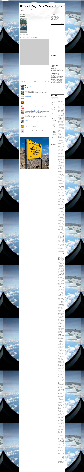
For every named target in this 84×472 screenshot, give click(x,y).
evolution (59, 218)
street (61, 401)
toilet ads (62, 420)
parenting (59, 346)
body (58, 145)
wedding (62, 446)
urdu (58, 435)
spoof (62, 396)
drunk (62, 208)
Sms (62, 391)
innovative (59, 283)
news (62, 338)
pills (62, 353)
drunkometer (59, 210)
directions (59, 199)
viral (61, 440)
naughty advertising (61, 334)
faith (62, 219)
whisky (62, 452)
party (58, 347)
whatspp (59, 452)
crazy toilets (60, 188)
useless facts (60, 437)
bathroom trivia (60, 131)
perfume (60, 350)
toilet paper (62, 425)
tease (62, 413)
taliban (60, 410)
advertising (59, 107)
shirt (58, 386)
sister (63, 389)
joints (63, 293)
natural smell (60, 332)
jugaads (59, 295)
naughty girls (59, 335)
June (53, 126)
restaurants (60, 371)
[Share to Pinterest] (36, 37)
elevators (63, 214)
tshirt (60, 431)
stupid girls (60, 405)
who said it (59, 453)
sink (59, 389)
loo (59, 305)
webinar (59, 446)
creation (59, 189)
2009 (53, 104)
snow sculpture (60, 393)
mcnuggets (59, 311)
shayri (63, 384)
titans (61, 419)
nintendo (59, 340)
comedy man (59, 180)
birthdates (59, 139)
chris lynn (60, 177)
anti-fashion (60, 118)
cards (62, 167)
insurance (59, 287)
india (61, 279)
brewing (62, 152)
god (62, 262)
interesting (62, 287)
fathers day (62, 224)
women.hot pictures (60, 458)
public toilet (61, 365)
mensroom (62, 314)
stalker (60, 398)
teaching (59, 413)
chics (59, 174)
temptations (59, 416)
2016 (53, 113)
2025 (53, 139)
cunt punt (59, 192)
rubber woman (60, 374)
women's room (60, 459)
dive (62, 201)
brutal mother (59, 155)
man (58, 308)
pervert (63, 350)
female (59, 225)
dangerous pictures (61, 195)
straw (58, 401)
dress (62, 205)
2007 (53, 102)
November (54, 135)
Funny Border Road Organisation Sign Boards (28, 136)
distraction (59, 201)
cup (62, 192)
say (62, 377)
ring (63, 371)
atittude (60, 124)
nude (59, 341)
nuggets (62, 341)
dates (60, 196)
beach (61, 132)
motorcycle (62, 328)
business (59, 158)
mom (61, 323)
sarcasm (63, 376)
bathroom (59, 130)
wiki (63, 454)
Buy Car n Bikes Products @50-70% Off (56, 15)
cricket (58, 190)
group (59, 265)
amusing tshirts (60, 114)
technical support (60, 414)
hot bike (59, 273)
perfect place (62, 349)
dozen (62, 204)
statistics (60, 399)
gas (58, 251)
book (62, 149)
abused (59, 102)
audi (59, 125)
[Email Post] (31, 37)
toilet (58, 420)
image (61, 277)
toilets (59, 428)
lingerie (59, 301)
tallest (63, 410)
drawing (59, 205)
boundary (59, 150)
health (60, 269)
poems (62, 356)
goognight (61, 263)
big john (61, 137)
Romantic (59, 373)
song (58, 395)
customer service (60, 193)
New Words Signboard (28, 96)
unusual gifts (61, 434)
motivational (59, 326)
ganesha (62, 250)
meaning (63, 311)
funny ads (59, 237)
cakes (63, 159)
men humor (60, 313)
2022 (53, 119)
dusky (63, 210)
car (58, 161)
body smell (62, 146)
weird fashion (60, 449)
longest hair (62, 304)
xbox (58, 462)
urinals (62, 435)
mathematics (59, 310)
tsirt (62, 431)
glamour (59, 261)
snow (62, 392)
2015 (53, 112)
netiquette (59, 338)
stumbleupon (60, 404)
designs (62, 198)
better (62, 136)
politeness (60, 358)
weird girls (59, 450)
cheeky (59, 173)
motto (59, 329)
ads (60, 105)
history (63, 271)
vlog (59, 442)
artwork (59, 121)
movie (62, 329)
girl (63, 253)
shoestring (61, 386)
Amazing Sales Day (54, 19)
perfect (59, 349)
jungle (62, 295)
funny (60, 236)
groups (62, 265)
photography (60, 352)
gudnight (59, 266)
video (59, 440)
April (53, 124)
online (62, 343)
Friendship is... (27, 120)
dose (61, 202)
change (59, 172)
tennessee (59, 417)
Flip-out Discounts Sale (54, 20)
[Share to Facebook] (35, 37)
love (63, 305)
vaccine (63, 438)
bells (59, 136)
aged (63, 108)
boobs (59, 149)
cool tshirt (59, 184)
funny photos (59, 240)
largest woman (60, 299)
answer (62, 117)
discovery (63, 199)
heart (62, 269)
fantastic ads (60, 221)
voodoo (62, 442)
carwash (63, 169)
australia (62, 125)
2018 (53, 114)
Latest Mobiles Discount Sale (55, 17)
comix (62, 181)
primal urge (62, 362)
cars (61, 168)
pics (63, 352)
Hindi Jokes (59, 271)
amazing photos (60, 109)
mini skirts (62, 317)
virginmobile (59, 441)
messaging (60, 315)
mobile (63, 318)
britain (61, 153)
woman (59, 456)
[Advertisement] (34, 72)
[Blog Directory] (61, 76)
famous (59, 220)
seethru (59, 380)
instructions (59, 286)
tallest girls (60, 411)
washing (61, 443)
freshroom (59, 233)
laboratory (59, 298)
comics (60, 181)
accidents (62, 102)
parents (62, 346)
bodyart (61, 147)
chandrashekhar (60, 171)
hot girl (62, 273)
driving (59, 208)
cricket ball (61, 190)
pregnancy (59, 361)
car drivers (62, 161)
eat (59, 211)
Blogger (51, 469)
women (59, 457)
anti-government (60, 119)
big (58, 137)
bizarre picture (61, 140)
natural (62, 331)
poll (59, 359)
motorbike (59, 328)
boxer (62, 150)
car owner (60, 162)
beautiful (63, 133)
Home (34, 81)
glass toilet (59, 262)
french (61, 232)
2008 (53, 103)
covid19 (59, 186)
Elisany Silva (60, 215)
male (62, 307)
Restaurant (62, 370)
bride (58, 153)
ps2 (58, 365)
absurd (59, 101)
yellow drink (61, 462)
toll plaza (62, 429)
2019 (53, 115)
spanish (59, 396)
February (54, 121)
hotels (63, 274)
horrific (62, 272)
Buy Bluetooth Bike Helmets (55, 18)
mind (59, 317)
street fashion (60, 402)
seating (62, 379)
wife (61, 454)
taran (63, 411)
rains (62, 367)
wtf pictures (60, 461)
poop (62, 359)
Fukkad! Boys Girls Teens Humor (41, 6)
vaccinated (59, 438)
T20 (58, 410)
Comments (53, 98)
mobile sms (59, 320)
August (54, 131)
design (59, 198)
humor (63, 275)
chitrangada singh (61, 176)
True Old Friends (27, 115)
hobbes (60, 272)
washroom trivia (60, 445)
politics (63, 358)
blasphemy (59, 142)
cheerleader (62, 173)
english (59, 216)
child (62, 174)
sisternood (60, 390)
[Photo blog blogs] (54, 77)
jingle (60, 293)
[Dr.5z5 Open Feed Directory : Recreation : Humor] (57, 75)
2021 (53, 118)
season (59, 379)
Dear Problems (54, 129)
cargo (58, 168)
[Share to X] (34, 37)
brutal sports (62, 156)
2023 (53, 137)
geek (60, 251)
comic (63, 180)
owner (62, 344)
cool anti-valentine (61, 183)
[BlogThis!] (33, 37)
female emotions (60, 227)
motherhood (59, 325)
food (62, 229)
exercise (62, 218)
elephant (60, 213)
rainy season (59, 368)
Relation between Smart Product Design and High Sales (33, 110)
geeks (63, 251)
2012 (53, 108)
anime (59, 117)
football (59, 230)
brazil (58, 152)
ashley (59, 122)
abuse (62, 101)
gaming (59, 250)
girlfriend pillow (60, 257)
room (62, 373)
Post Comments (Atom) (27, 83)
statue (63, 399)
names (59, 331)
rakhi (62, 368)
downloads (59, 204)
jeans (58, 293)
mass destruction (60, 309)
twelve (61, 432)
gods (58, 263)
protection (62, 364)
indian (58, 280)
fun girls (59, 235)
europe (62, 217)
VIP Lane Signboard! (28, 86)
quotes (60, 366)
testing (62, 417)
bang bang (62, 127)
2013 (53, 109)
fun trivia (63, 235)
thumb (58, 419)
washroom (59, 444)
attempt (63, 124)
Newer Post (22, 81)
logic (62, 303)
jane (59, 292)
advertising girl (59, 108)
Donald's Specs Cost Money (29, 129)
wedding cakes (60, 447)
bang (59, 127)
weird (59, 448)
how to (60, 275)
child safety (60, 175)
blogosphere (59, 143)
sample (60, 376)
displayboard (59, 200)
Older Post (47, 81)
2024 (53, 138)
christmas (59, 178)
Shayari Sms (59, 384)
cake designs (59, 159)
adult (63, 105)
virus (63, 441)
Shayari (59, 383)
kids (58, 296)
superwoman (59, 408)
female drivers (61, 226)
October (54, 134)
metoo (61, 316)
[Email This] (32, 37)
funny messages (60, 239)
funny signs (59, 244)
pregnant (59, 362)
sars (59, 377)
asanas (62, 121)
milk (63, 316)
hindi (61, 270)
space (61, 395)
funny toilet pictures (61, 245)
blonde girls (60, 144)
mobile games (61, 319)
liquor (62, 301)
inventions (61, 290)
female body (62, 225)
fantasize (62, 220)
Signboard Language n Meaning (29, 91)
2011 (53, 107)
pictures (60, 353)
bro (63, 153)
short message (60, 387)
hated (63, 268)
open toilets (59, 344)
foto (62, 230)
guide (62, 266)
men (63, 312)
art (61, 120)
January (54, 120)
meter (58, 316)
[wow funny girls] (60, 77)
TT (58, 432)
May (53, 125)
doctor (58, 202)
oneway (59, 343)
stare (63, 398)
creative (62, 189)
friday (62, 233)
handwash (60, 268)
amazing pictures (61, 110)
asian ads (62, 122)
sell (62, 380)
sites (63, 390)
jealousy (62, 292)
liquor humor (59, 302)
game (62, 248)
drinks (62, 207)
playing (59, 355)
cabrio (62, 158)
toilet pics (60, 426)
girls (59, 258)
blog (62, 142)
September (54, 132)
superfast (61, 407)
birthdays (63, 139)
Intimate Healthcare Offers (54, 16)
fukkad (60, 234)
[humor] (59, 74)
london (59, 304)
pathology (61, 347)
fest (63, 227)
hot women (59, 274)
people (61, 348)
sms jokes (59, 392)
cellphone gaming (60, 170)
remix (59, 370)
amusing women (60, 115)
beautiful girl (60, 134)
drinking (59, 207)
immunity (59, 278)
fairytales (60, 219)
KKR (61, 296)
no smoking (62, 340)
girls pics (62, 260)
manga (62, 308)
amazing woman (61, 111)
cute (63, 193)
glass (62, 261)
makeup (59, 307)
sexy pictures (61, 382)
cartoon (59, 169)
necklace (62, 337)
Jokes (59, 294)
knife (63, 296)
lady (62, 298)
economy (62, 211)
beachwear (59, 133)
